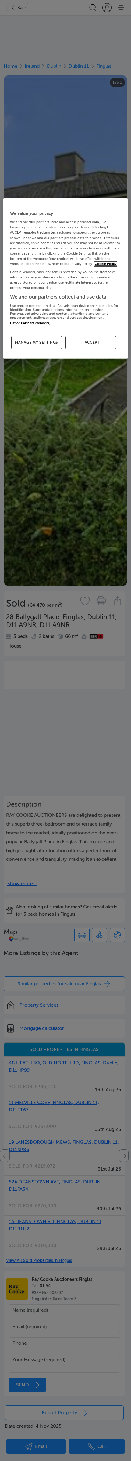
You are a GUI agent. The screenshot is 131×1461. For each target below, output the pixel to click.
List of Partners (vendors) (30, 323)
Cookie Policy (106, 264)
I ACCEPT (91, 342)
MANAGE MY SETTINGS (36, 342)
